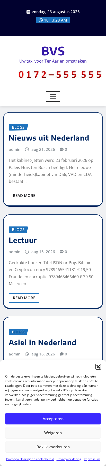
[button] (98, 366)
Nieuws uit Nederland (49, 137)
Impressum (92, 459)
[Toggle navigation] (53, 96)
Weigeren (53, 432)
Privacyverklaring (69, 459)
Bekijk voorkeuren (53, 446)
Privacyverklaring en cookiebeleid (30, 459)
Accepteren (53, 418)
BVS (53, 50)
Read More (24, 195)
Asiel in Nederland (42, 342)
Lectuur (23, 239)
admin (14, 149)
